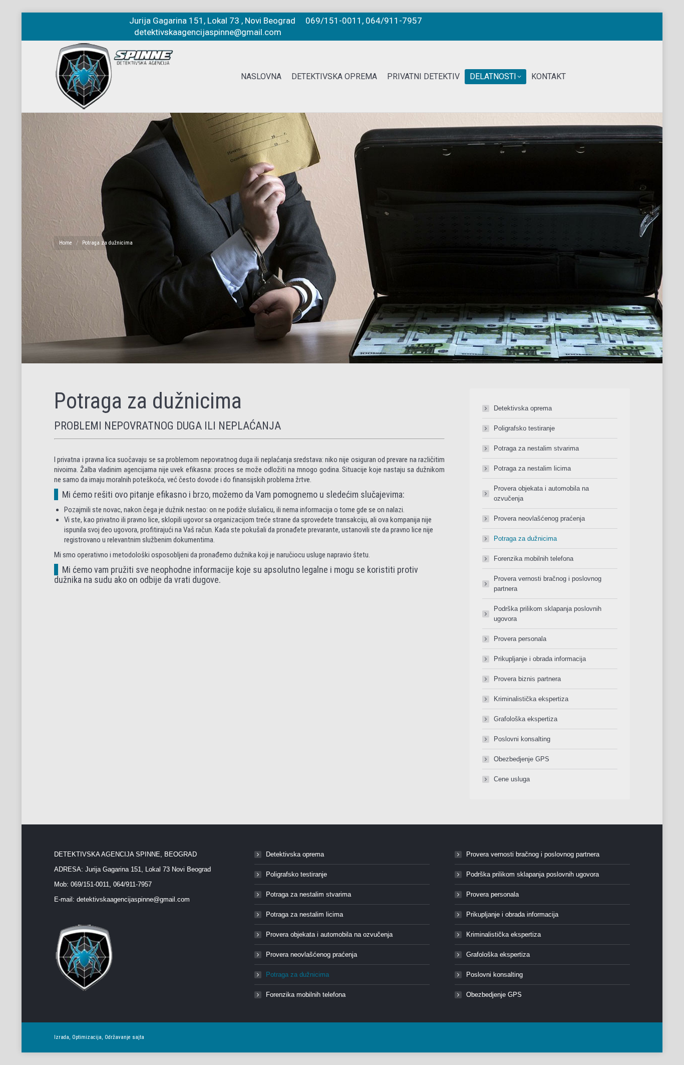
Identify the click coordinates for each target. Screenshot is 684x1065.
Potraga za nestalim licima (532, 468)
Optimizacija (87, 1037)
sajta (138, 1037)
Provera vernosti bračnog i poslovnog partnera (547, 583)
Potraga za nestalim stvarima (536, 448)
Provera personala (520, 639)
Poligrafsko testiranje (524, 428)
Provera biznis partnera (527, 679)
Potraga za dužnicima (525, 538)
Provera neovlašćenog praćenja (539, 518)
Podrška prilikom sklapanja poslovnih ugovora (547, 613)
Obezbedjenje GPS (521, 759)
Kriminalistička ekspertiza (531, 699)
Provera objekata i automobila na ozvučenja (541, 493)
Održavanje (118, 1037)
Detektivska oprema (523, 408)
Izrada (61, 1037)
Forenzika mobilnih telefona (533, 558)
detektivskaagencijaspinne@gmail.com (133, 899)
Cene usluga (512, 779)
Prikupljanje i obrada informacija (540, 659)
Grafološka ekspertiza (525, 719)
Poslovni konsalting (522, 739)
